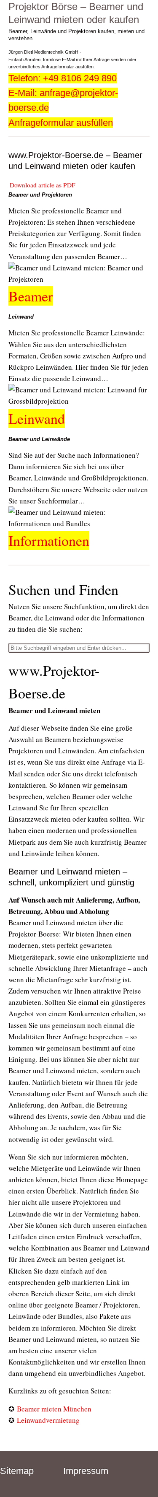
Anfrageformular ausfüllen (60, 122)
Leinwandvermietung (48, 1420)
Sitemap (17, 1471)
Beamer (30, 296)
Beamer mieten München (54, 1409)
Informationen (48, 540)
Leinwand (36, 418)
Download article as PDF (42, 185)
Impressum (85, 1471)
